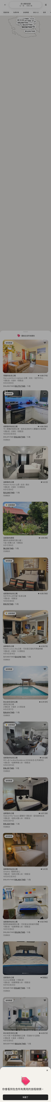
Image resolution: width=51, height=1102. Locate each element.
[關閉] (47, 1070)
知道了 (25, 1097)
